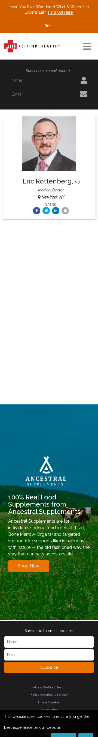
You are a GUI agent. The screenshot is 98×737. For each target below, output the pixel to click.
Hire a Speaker (49, 702)
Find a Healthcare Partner (49, 695)
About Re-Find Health (49, 687)
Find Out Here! (61, 12)
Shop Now (28, 566)
